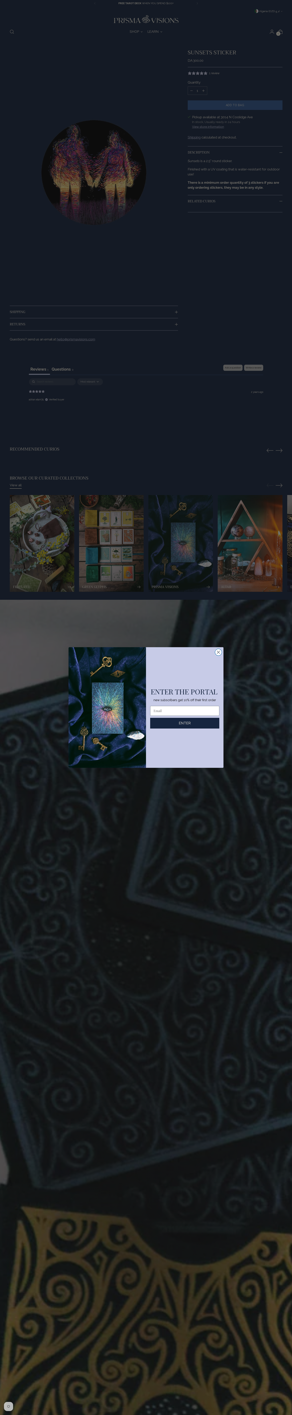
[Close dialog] (218, 652)
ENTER (185, 723)
